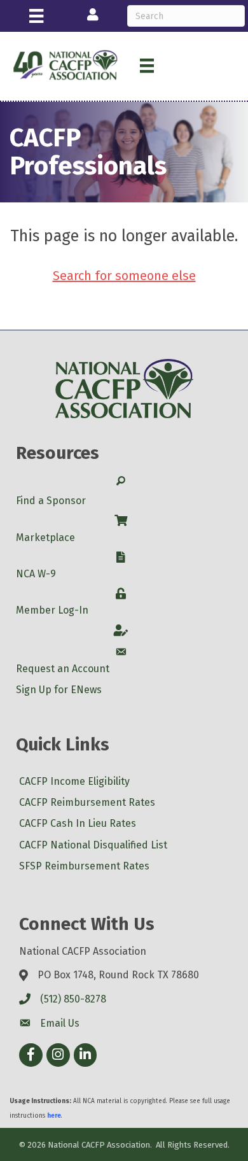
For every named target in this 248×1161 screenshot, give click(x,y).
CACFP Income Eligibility (74, 781)
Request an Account (62, 669)
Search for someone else (124, 275)
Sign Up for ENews (59, 690)
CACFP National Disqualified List (93, 845)
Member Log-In (52, 610)
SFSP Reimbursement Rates (84, 866)
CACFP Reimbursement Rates (87, 802)
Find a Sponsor (51, 501)
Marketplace (45, 537)
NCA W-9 (36, 574)
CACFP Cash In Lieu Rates (77, 823)
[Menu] (36, 16)
